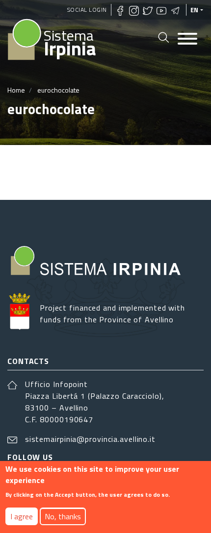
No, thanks (63, 516)
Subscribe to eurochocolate (11, 172)
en (194, 10)
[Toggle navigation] (187, 39)
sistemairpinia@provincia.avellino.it (90, 439)
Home (16, 90)
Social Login (87, 9)
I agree (21, 516)
